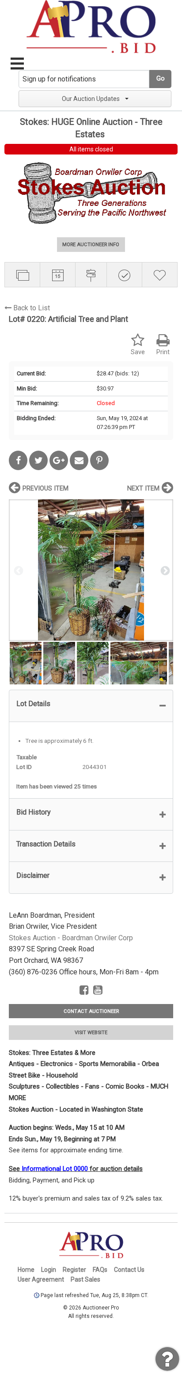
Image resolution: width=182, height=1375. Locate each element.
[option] (91, 570)
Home (26, 1269)
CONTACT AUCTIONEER (91, 1011)
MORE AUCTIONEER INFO (90, 244)
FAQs (100, 1269)
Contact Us (129, 1269)
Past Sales (85, 1279)
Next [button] (164, 570)
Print (163, 352)
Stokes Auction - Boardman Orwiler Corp (71, 938)
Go (160, 78)
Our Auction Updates (91, 98)
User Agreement (41, 1279)
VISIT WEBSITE (91, 1032)
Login (48, 1269)
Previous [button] (17, 570)
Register (74, 1269)
